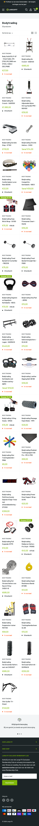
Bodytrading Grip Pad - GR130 (29, 299)
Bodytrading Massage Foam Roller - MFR (29, 419)
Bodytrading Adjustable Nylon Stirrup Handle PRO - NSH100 (29, 104)
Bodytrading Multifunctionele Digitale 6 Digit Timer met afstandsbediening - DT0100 (9, 500)
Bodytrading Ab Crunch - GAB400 (28, 60)
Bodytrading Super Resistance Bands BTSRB (28, 583)
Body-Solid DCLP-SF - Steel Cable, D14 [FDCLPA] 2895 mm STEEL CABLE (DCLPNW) (9, 61)
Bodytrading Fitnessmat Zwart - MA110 (28, 221)
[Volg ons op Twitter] (7, 800)
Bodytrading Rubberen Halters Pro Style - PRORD (28, 544)
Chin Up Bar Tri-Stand (7, 703)
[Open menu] (3, 10)
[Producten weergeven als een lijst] (36, 33)
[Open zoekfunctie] (26, 9)
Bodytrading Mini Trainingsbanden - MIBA (8, 457)
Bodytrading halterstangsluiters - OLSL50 (29, 339)
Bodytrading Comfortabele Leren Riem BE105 (9, 182)
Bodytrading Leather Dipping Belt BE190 (29, 377)
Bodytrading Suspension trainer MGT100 (9, 625)
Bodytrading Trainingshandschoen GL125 (29, 625)
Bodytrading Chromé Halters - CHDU (29, 144)
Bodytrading (6, 53)
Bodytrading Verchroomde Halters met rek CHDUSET (9, 664)
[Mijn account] (31, 9)
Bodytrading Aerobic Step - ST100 (9, 144)
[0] (35, 9)
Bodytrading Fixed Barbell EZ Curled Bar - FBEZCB (9, 260)
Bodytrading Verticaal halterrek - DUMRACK (29, 664)
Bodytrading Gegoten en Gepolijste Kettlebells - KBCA (9, 300)
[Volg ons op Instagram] (11, 800)
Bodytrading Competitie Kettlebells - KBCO (28, 182)
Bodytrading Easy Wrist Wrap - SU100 (9, 220)
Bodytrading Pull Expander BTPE (8, 542)
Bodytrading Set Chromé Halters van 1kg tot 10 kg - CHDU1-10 (9, 584)
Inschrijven (9, 783)
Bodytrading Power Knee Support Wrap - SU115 (29, 497)
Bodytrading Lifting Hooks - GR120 (9, 419)
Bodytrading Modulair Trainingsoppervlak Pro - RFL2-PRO (29, 452)
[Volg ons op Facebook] (3, 800)
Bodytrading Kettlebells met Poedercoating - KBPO (8, 380)
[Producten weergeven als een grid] (32, 33)
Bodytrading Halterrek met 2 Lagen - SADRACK (8, 339)
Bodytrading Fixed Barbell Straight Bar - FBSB (29, 260)
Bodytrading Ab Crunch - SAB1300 (8, 102)
